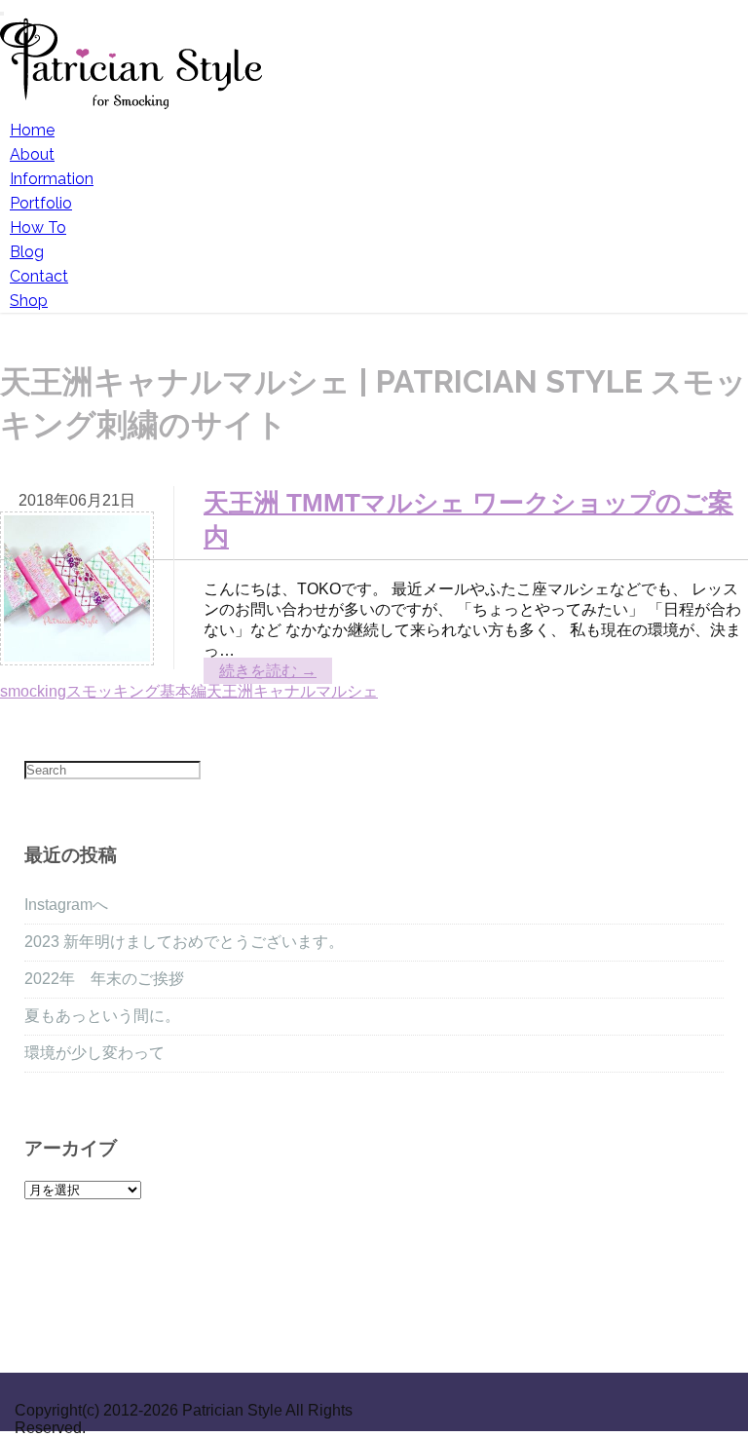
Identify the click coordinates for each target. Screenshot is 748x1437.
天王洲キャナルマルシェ (292, 691)
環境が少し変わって (94, 1052)
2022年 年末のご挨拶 (104, 978)
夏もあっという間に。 (102, 1015)
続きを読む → (268, 670)
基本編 (183, 691)
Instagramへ (66, 904)
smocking (33, 691)
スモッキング (113, 691)
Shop (29, 300)
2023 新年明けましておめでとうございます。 (184, 941)
